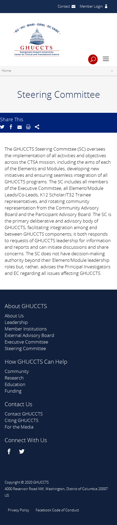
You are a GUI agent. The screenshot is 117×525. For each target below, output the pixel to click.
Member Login (91, 6)
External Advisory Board (29, 335)
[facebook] (10, 451)
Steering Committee (25, 348)
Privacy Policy (18, 510)
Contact (64, 6)
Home (6, 70)
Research (14, 378)
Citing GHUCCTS (21, 420)
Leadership (16, 322)
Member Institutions (26, 329)
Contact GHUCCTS (24, 414)
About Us (14, 315)
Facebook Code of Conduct (57, 510)
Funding (13, 391)
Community (17, 371)
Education (15, 384)
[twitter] (22, 451)
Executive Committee (26, 342)
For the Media (19, 427)
